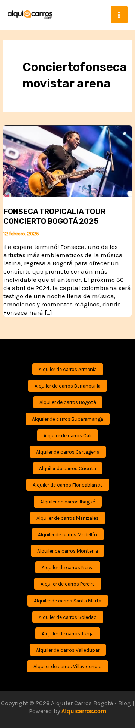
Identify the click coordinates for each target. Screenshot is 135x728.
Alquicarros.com (84, 711)
